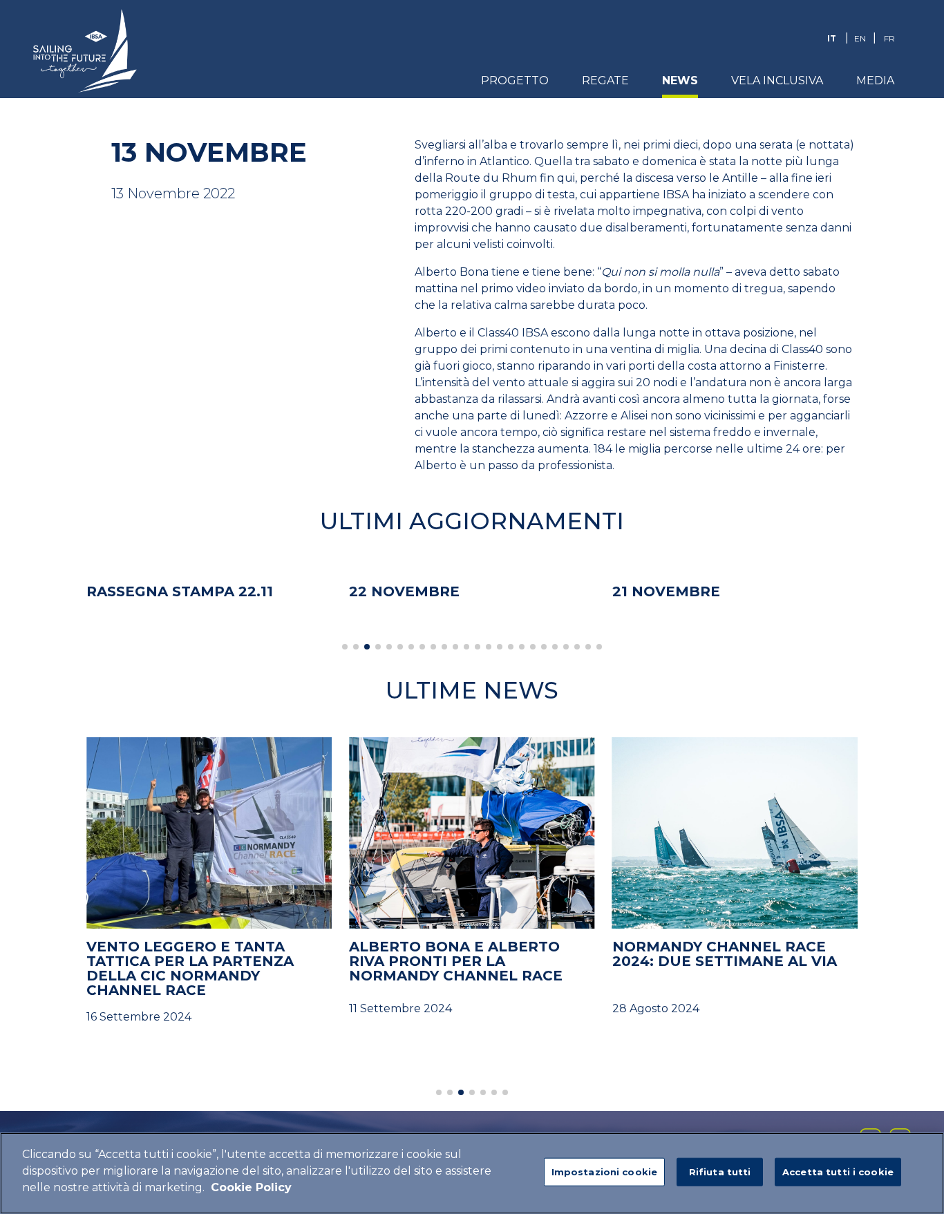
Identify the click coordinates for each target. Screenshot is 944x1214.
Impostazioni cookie (604, 1171)
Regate (605, 80)
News (680, 80)
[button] (345, 646)
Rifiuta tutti (720, 1171)
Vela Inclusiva (777, 80)
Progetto (515, 80)
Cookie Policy (251, 1187)
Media (875, 80)
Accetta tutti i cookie (838, 1171)
